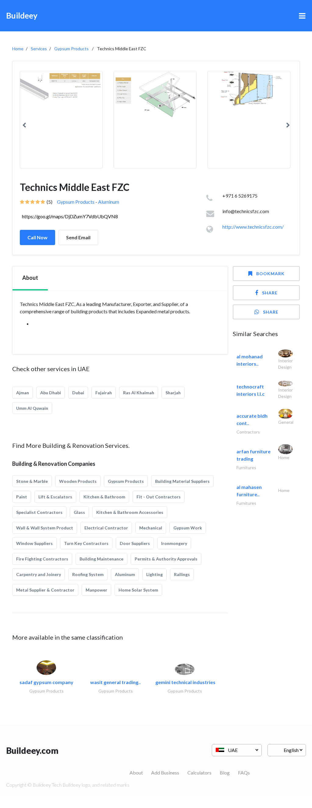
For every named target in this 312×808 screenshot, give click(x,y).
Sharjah (173, 392)
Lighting (154, 574)
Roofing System (88, 574)
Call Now (37, 237)
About (136, 772)
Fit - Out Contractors (158, 496)
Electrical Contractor (106, 527)
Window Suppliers (34, 543)
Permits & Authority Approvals (166, 558)
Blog (225, 772)
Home (17, 48)
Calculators (199, 772)
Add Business (165, 772)
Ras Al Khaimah (138, 392)
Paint (21, 496)
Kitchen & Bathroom (104, 496)
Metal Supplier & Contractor (45, 589)
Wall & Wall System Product (44, 527)
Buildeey (21, 15)
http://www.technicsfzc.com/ (253, 227)
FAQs (244, 772)
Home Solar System (138, 589)
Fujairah (103, 392)
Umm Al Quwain (32, 408)
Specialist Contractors (39, 512)
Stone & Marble (32, 481)
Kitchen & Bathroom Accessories (129, 512)
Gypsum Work (187, 527)
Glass (79, 512)
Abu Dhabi (50, 392)
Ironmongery (174, 543)
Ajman (22, 392)
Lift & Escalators (55, 496)
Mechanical (150, 527)
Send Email (78, 237)
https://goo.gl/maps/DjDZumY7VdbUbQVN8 (70, 216)
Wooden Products (78, 481)
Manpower (96, 589)
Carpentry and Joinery (38, 574)
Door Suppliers (135, 543)
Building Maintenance (101, 558)
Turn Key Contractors (86, 543)
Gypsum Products (71, 48)
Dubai (78, 392)
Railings (182, 574)
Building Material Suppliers (182, 481)
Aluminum (108, 202)
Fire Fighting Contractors (42, 558)
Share (270, 292)
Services (39, 48)
